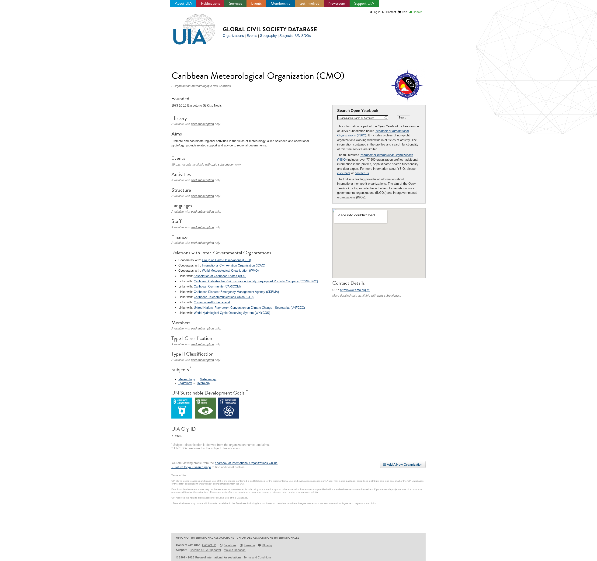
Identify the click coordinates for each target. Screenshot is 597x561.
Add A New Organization (404, 464)
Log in (376, 12)
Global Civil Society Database (270, 29)
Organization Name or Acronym (356, 118)
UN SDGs (303, 36)
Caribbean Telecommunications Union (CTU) (223, 297)
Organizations (233, 36)
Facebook (230, 545)
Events (256, 3)
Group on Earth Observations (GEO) (226, 260)
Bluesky (267, 545)
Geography (268, 36)
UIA (188, 26)
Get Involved (309, 3)
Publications (210, 3)
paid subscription (388, 295)
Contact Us (209, 545)
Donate (417, 12)
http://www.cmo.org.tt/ (355, 290)
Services (235, 3)
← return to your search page (191, 467)
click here (343, 173)
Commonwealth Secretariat (212, 302)
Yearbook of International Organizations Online (246, 463)
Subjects (286, 36)
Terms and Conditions (257, 557)
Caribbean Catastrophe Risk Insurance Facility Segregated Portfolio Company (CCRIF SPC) (256, 281)
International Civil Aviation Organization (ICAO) (233, 265)
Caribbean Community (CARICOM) (217, 286)
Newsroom (336, 3)
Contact (390, 12)
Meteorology (186, 379)
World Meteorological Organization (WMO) (230, 270)
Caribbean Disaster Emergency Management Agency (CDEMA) (236, 292)
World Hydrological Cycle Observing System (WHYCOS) (232, 313)
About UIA (183, 3)
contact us (362, 173)
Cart (404, 12)
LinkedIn (249, 545)
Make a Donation (235, 550)
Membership (280, 3)
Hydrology (185, 383)
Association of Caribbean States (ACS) (220, 276)
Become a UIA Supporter (205, 550)
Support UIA (364, 3)
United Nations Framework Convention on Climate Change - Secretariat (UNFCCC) (249, 307)
